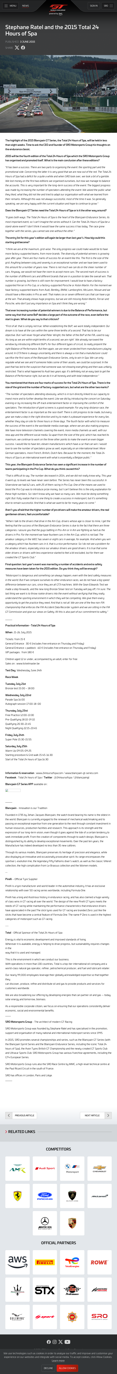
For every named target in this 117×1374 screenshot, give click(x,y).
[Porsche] (72, 1223)
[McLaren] (99, 1196)
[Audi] (45, 1168)
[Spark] (45, 1317)
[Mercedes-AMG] (45, 1223)
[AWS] (17, 1262)
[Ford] (45, 1196)
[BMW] (72, 1168)
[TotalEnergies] (72, 1262)
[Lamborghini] (72, 1196)
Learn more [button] (58, 1360)
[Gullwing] (17, 1317)
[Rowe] (99, 1262)
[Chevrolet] (99, 1168)
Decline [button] (48, 1368)
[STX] (45, 1290)
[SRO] (99, 1317)
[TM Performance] (72, 1290)
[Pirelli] (45, 1262)
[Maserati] (17, 1290)
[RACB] (72, 1317)
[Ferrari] (17, 1196)
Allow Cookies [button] (67, 1368)
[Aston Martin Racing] (17, 1168)
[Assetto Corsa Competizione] (99, 1290)
